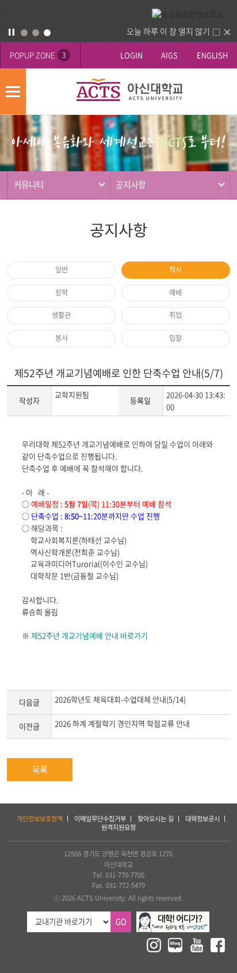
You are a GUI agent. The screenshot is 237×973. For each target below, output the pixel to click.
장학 (61, 292)
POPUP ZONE (38, 54)
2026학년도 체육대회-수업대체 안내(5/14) (120, 699)
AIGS (169, 54)
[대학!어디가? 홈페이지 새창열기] (172, 916)
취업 (175, 315)
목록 (39, 769)
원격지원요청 (118, 827)
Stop (11, 32)
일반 (61, 269)
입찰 (175, 338)
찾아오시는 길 (155, 819)
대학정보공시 (202, 819)
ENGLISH (212, 54)
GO (121, 921)
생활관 (61, 315)
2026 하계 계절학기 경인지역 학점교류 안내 (122, 723)
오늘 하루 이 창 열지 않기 (168, 31)
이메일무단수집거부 (100, 819)
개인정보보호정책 (40, 819)
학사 (175, 269)
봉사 (61, 338)
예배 (175, 292)
